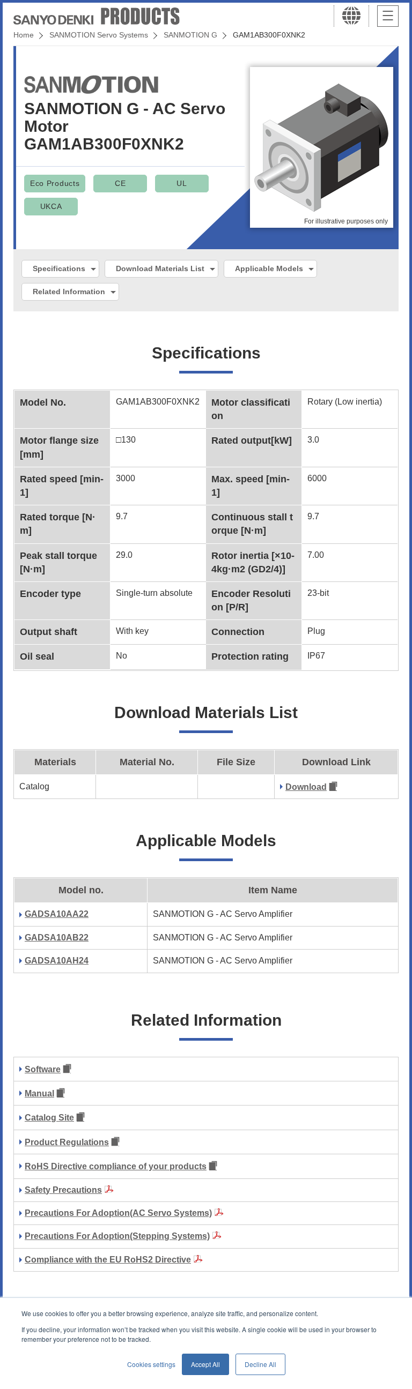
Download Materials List (160, 268)
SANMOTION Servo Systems (98, 35)
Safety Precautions (63, 1189)
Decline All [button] (260, 1364)
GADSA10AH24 (57, 960)
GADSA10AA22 (57, 913)
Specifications (59, 268)
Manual (39, 1093)
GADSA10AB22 (57, 937)
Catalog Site (49, 1117)
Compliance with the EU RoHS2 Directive (108, 1259)
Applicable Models (269, 268)
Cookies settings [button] (151, 1364)
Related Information (69, 291)
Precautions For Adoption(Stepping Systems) (117, 1236)
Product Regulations (67, 1142)
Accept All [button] (205, 1364)
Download (306, 786)
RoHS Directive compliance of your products (116, 1166)
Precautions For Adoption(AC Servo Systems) (118, 1213)
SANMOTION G (190, 35)
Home (23, 35)
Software (43, 1069)
